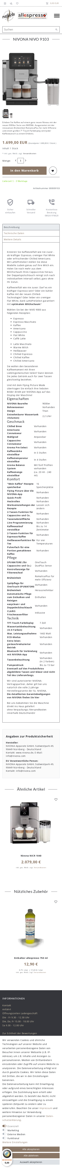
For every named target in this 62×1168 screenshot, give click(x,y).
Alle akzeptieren (31, 1149)
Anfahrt (6, 1009)
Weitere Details (12, 239)
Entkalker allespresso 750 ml (31, 958)
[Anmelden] (5, 3)
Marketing (13, 1130)
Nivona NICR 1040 (31, 855)
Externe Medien (16, 1134)
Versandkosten (29, 153)
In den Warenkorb (24, 170)
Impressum (45, 1108)
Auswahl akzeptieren (31, 1162)
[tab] (31, 227)
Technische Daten (14, 233)
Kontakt (6, 1005)
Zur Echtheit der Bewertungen (19, 1033)
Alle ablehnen (31, 1155)
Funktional (13, 1138)
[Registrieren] (11, 3)
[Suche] (56, 29)
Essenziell (13, 1126)
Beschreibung (12, 227)
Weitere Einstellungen (15, 1142)
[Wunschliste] (17, 3)
